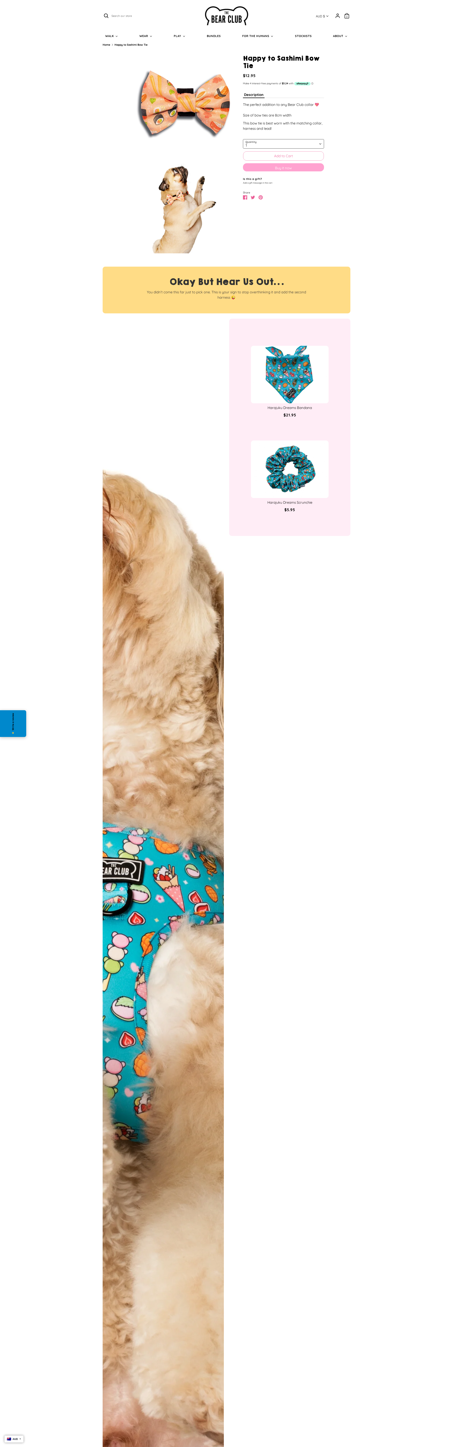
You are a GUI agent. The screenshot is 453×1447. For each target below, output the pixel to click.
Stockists (303, 36)
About (338, 36)
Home (106, 44)
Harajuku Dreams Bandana (290, 407)
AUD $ (320, 16)
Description (253, 95)
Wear (144, 36)
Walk (110, 36)
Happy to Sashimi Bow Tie (131, 44)
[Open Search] (106, 15)
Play (178, 36)
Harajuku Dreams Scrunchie (289, 502)
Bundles (214, 36)
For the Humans (256, 36)
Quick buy (290, 397)
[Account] (337, 15)
